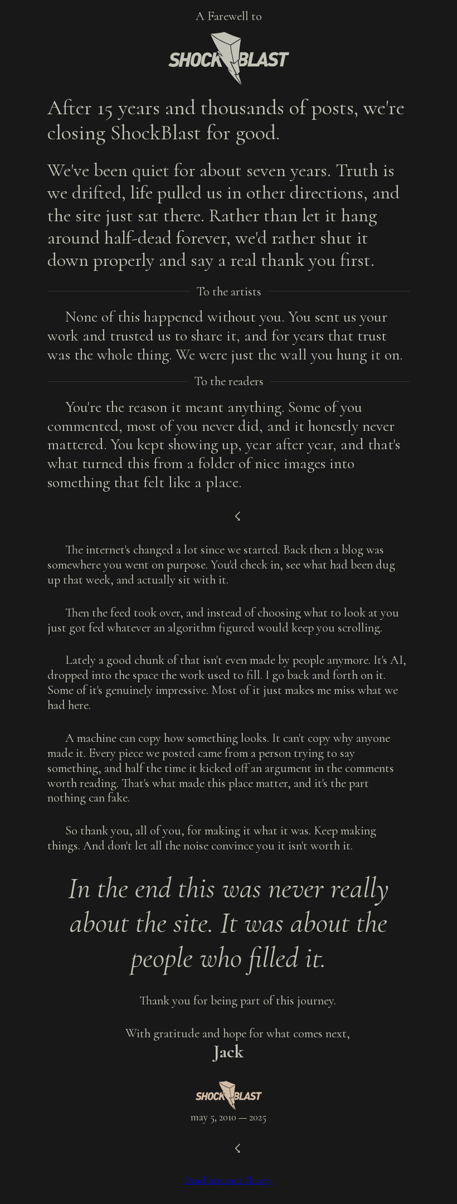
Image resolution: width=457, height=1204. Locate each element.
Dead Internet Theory (228, 1180)
